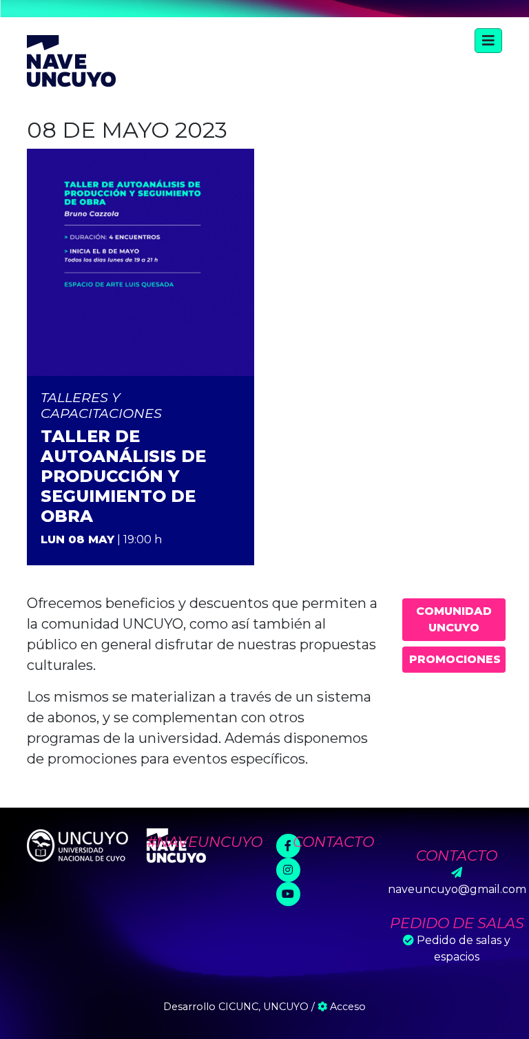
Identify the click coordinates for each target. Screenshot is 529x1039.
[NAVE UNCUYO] (71, 59)
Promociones (455, 659)
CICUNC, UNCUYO (263, 1006)
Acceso (346, 1006)
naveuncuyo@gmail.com (457, 889)
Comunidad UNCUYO (454, 619)
